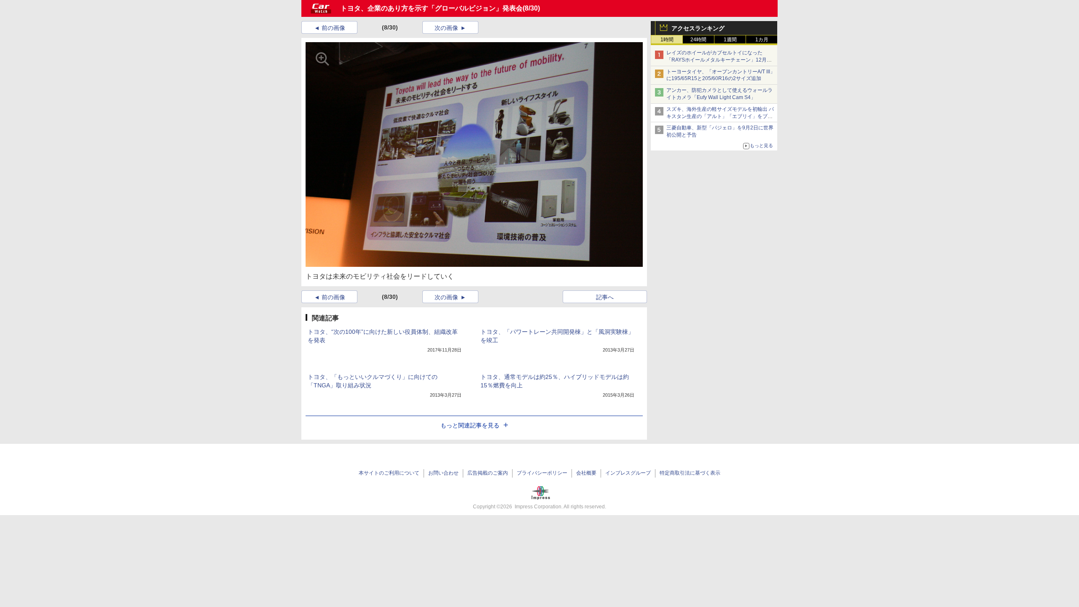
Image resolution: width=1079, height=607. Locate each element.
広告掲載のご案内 (487, 473)
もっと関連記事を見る (469, 425)
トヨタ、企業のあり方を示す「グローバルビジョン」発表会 (432, 8)
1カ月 (761, 40)
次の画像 (446, 27)
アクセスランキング (698, 28)
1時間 (667, 40)
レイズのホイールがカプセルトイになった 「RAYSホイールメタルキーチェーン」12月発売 (719, 60)
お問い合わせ (443, 473)
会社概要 (586, 473)
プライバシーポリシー (542, 473)
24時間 (698, 40)
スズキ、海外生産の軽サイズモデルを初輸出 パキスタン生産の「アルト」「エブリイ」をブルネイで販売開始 (720, 116)
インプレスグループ (628, 473)
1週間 (730, 40)
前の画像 (333, 27)
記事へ (605, 297)
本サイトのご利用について (389, 473)
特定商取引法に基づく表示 (690, 473)
